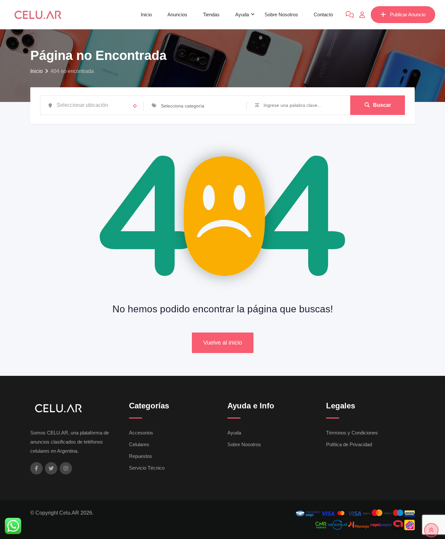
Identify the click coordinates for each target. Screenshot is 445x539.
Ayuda (242, 14)
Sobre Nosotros (281, 14)
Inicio (146, 14)
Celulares (139, 444)
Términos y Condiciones (352, 432)
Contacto (323, 14)
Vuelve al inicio (222, 342)
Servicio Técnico (147, 468)
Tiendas (211, 14)
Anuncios (177, 14)
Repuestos (140, 456)
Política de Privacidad (349, 444)
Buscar (382, 105)
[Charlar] (350, 14)
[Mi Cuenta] (362, 14)
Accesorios (141, 432)
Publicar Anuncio (407, 14)
